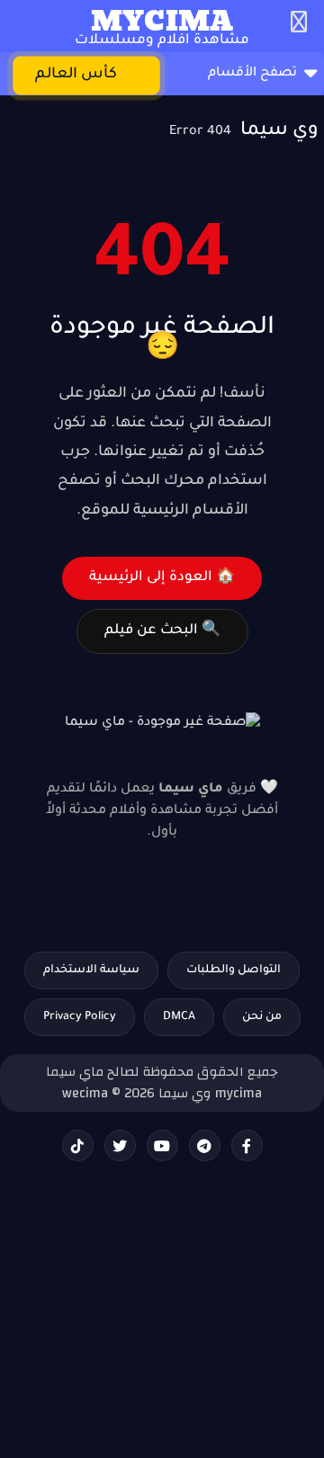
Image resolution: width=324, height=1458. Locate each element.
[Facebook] (247, 1145)
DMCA (179, 1017)
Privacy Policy (79, 1017)
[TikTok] (78, 1145)
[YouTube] (162, 1145)
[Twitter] (120, 1145)
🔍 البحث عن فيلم (162, 631)
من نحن (262, 1017)
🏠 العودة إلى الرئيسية (162, 578)
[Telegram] (204, 1145)
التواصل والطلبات (233, 970)
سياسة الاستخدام (91, 970)
